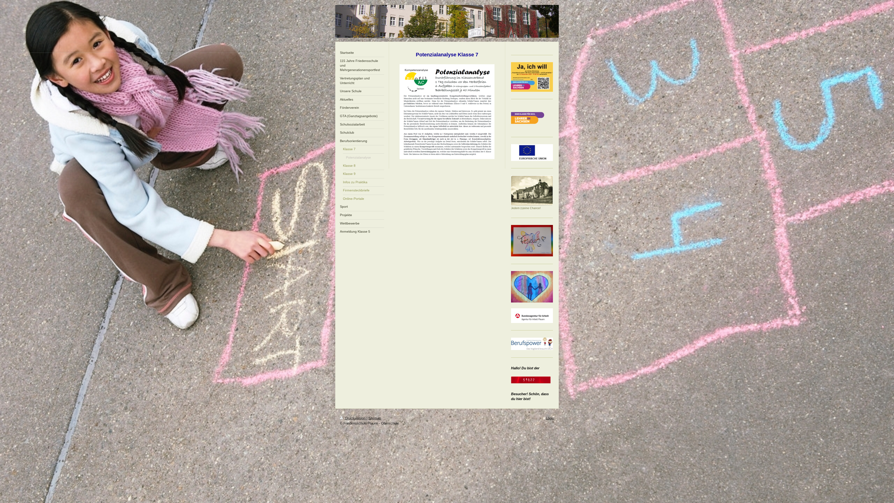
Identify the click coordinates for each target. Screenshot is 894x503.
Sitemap (374, 418)
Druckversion (355, 418)
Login (550, 418)
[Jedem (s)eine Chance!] (532, 190)
